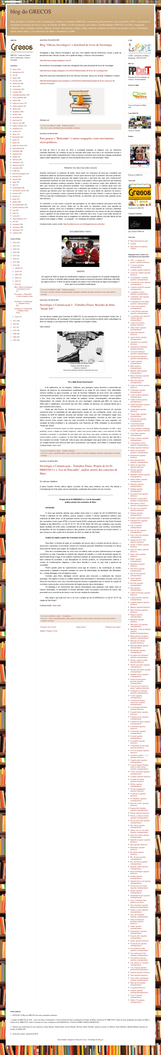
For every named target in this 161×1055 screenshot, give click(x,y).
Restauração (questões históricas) (137, 848)
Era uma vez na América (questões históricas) (138, 509)
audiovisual (16, 83)
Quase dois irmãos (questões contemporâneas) (139, 836)
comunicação (16, 89)
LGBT (14, 171)
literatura (15, 176)
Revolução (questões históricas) (137, 853)
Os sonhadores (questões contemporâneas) (138, 799)
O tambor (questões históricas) (140, 776)
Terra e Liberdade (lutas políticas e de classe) (138, 901)
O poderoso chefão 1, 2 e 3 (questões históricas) (139, 756)
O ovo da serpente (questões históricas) (139, 751)
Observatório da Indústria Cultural (138, 247)
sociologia (76, 128)
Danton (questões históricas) (139, 448)
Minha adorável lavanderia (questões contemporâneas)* (139, 637)
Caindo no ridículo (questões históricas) (139, 386)
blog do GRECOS (30, 11)
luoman (84, 1039)
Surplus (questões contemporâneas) (136, 892)
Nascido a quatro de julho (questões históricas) (138, 661)
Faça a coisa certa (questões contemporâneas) (139, 536)
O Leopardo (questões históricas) (137, 742)
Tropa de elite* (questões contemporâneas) (138, 937)
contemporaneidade (66, 292)
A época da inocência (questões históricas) (137, 324)
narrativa (15, 193)
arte (13, 75)
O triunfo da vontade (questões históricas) (137, 780)
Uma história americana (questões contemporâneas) (139, 959)
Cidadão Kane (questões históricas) (138, 410)
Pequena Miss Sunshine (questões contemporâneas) (139, 809)
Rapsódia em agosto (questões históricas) (140, 841)
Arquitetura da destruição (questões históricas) (138, 348)
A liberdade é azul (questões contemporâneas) (139, 298)
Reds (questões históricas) (138, 844)
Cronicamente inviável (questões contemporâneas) (139, 444)
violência (15, 233)
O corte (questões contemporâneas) (136, 697)
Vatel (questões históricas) (139, 975)
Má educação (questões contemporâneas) (138, 651)
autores (51, 128)
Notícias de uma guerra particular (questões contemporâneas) (138, 681)
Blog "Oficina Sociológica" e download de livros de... (23, 289)
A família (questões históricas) (140, 270)
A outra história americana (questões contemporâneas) (139, 312)
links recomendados (67, 128)
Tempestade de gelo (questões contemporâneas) (140, 896)
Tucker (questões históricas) (139, 941)
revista (14, 216)
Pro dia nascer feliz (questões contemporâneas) (140, 821)
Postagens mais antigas (113, 627)
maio (17, 281)
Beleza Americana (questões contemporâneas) (139, 377)
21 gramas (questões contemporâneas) (137, 266)
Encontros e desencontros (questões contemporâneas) (139, 499)
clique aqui (56, 445)
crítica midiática (71, 453)
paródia (14, 196)
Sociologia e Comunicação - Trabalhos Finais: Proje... (23, 310)
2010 (15, 330)
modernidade (16, 188)
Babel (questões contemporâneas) (136, 367)
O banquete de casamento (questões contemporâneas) (139, 692)
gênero (14, 142)
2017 (15, 255)
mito (14, 185)
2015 (15, 262)
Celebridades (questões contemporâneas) (137, 391)
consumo (57, 292)
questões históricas (18, 207)
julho (17, 274)
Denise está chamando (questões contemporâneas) (139, 451)
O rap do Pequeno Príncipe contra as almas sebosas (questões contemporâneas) (139, 767)
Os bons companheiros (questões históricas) (137, 790)
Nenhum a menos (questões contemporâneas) (139, 675)
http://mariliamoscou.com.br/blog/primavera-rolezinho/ (84, 224)
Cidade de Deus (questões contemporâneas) (138, 400)
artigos (14, 78)
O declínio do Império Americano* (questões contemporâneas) (137, 702)
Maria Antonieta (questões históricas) (139, 611)
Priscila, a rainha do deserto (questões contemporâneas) (139, 817)
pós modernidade (18, 204)
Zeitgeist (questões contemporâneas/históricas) (139, 991)
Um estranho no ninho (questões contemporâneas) (139, 949)
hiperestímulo (17, 148)
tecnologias (16, 230)
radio (14, 213)
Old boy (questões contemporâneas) (136, 785)
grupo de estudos (18, 145)
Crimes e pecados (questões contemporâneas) (139, 439)
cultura (68, 618)
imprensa (15, 154)
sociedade (44, 294)
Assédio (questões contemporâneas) (136, 362)
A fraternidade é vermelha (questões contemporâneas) (139, 278)
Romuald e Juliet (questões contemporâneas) (139, 867)
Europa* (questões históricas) (140, 518)
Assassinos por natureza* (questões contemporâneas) (139, 357)
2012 (15, 324)
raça (13, 210)
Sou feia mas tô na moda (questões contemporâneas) (139, 887)
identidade (83, 292)
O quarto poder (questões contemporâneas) (138, 761)
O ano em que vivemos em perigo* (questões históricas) (139, 687)
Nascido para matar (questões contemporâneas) (140, 666)
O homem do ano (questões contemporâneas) (139, 718)
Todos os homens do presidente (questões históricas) (137, 921)
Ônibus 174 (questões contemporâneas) (137, 1001)
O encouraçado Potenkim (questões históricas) (138, 708)
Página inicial (80, 627)
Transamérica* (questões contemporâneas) (138, 932)
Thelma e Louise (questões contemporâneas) (139, 911)
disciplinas (85, 453)
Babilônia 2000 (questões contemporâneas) (138, 372)
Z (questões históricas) (137, 987)
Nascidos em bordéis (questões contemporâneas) (140, 670)
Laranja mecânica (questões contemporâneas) (139, 598)
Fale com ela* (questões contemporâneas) (138, 531)
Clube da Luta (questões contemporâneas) (138, 420)
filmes (14, 134)
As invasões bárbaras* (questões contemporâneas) (139, 353)
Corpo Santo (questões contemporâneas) (137, 434)
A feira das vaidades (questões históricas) (140, 274)
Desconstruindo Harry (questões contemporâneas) (139, 461)
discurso (15, 114)
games (14, 140)
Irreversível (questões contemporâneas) (137, 570)
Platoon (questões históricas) (139, 813)
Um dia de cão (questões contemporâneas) (138, 944)
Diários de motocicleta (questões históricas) (137, 466)
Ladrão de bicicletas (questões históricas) (140, 594)
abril (17, 284)
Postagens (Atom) (52, 631)
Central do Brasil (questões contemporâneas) (139, 396)
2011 (15, 327)
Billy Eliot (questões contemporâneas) (137, 381)
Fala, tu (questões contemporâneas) (136, 526)
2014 (15, 265)
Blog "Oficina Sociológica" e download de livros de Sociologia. (76, 45)
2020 (15, 249)
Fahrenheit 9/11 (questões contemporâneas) (138, 521)
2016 (15, 259)
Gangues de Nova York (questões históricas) (138, 541)
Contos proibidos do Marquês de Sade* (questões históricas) (140, 429)
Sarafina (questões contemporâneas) (136, 877)
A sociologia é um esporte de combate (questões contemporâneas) (140, 318)
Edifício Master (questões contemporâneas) (138, 480)
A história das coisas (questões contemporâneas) (140, 283)
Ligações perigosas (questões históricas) (139, 603)
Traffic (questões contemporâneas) (136, 927)
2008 (15, 337)
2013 (15, 321)
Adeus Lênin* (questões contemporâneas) (138, 328)
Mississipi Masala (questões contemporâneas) (139, 646)
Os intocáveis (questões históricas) (138, 795)
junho (17, 278)
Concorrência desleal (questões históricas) (137, 424)
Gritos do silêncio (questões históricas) (139, 550)
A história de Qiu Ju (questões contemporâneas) (140, 288)
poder (108, 292)
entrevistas (15, 120)
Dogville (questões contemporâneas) (136, 471)
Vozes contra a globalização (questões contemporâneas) (139, 979)
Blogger (100, 1039)
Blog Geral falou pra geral (139, 241)
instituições (100, 453)
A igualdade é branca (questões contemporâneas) (139, 293)
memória (15, 179)
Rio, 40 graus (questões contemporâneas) (138, 858)
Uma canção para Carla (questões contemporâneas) (139, 954)
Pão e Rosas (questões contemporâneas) (137, 826)
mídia (14, 182)
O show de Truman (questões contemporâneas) (140, 773)
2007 (15, 340)
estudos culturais (88, 618)
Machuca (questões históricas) (140, 607)
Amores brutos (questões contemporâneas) (138, 338)
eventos (14, 131)
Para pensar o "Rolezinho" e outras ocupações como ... (23, 296)
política (113, 292)
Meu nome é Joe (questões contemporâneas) (139, 625)
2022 (15, 242)
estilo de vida (16, 123)
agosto (17, 271)
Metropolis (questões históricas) (137, 620)
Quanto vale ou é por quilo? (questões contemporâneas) (139, 831)
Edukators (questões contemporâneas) (137, 485)
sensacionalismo (17, 219)
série (14, 221)
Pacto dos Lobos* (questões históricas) (139, 804)
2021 (15, 246)
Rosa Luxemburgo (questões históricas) (139, 872)
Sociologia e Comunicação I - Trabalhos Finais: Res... (23, 303)
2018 (15, 252)
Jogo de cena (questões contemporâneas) (137, 574)
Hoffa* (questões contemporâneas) (136, 560)
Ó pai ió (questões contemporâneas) (136, 996)
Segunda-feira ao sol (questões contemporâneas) (140, 882)
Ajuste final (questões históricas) (137, 333)
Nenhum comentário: (68, 126)
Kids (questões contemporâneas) (136, 589)
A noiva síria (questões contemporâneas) (138, 307)
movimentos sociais (100, 292)
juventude (90, 292)
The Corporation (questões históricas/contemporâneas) (139, 906)
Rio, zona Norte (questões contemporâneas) (139, 863)
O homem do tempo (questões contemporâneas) (140, 722)
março (17, 316)
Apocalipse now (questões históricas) (139, 343)
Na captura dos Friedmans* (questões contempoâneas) (139, 656)
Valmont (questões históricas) (140, 972)
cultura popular (17, 106)
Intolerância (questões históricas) (137, 565)
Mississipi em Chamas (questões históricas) (137, 642)
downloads (57, 128)
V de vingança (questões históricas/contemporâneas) (139, 968)
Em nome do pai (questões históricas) (139, 495)
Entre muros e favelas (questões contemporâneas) (139, 504)
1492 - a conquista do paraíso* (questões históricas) (140, 261)
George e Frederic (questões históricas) (139, 545)
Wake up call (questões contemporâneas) (138, 984)
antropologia (16, 72)
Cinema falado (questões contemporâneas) (138, 415)
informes (15, 159)
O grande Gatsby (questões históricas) (139, 713)
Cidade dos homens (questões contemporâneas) (140, 405)
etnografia (15, 128)
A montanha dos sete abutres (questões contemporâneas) (139, 302)
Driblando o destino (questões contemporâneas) (140, 475)
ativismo (51, 292)
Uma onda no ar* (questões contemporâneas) (139, 964)
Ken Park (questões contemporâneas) (136, 584)
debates (79, 453)
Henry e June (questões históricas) (138, 555)
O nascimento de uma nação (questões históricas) (139, 746)
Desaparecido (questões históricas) (138, 456)
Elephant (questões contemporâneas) (136, 490)
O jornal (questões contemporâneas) (136, 737)
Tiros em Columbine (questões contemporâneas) (139, 916)
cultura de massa (17, 103)
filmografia (76, 292)
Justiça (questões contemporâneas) (136, 579)
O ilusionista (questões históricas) (137, 727)
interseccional (17, 165)
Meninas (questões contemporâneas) (136, 616)
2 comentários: (67, 616)
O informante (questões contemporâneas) (138, 732)
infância (15, 157)
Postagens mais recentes (48, 627)
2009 (15, 334)
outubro (18, 268)
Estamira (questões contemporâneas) (136, 514)
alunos (51, 453)
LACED (133, 244)
